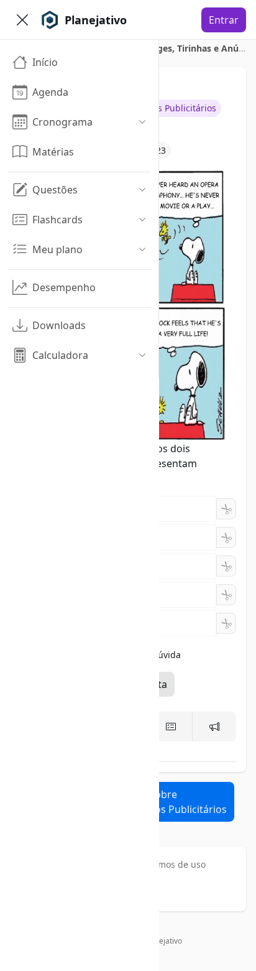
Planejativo (163, 941)
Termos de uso (175, 864)
